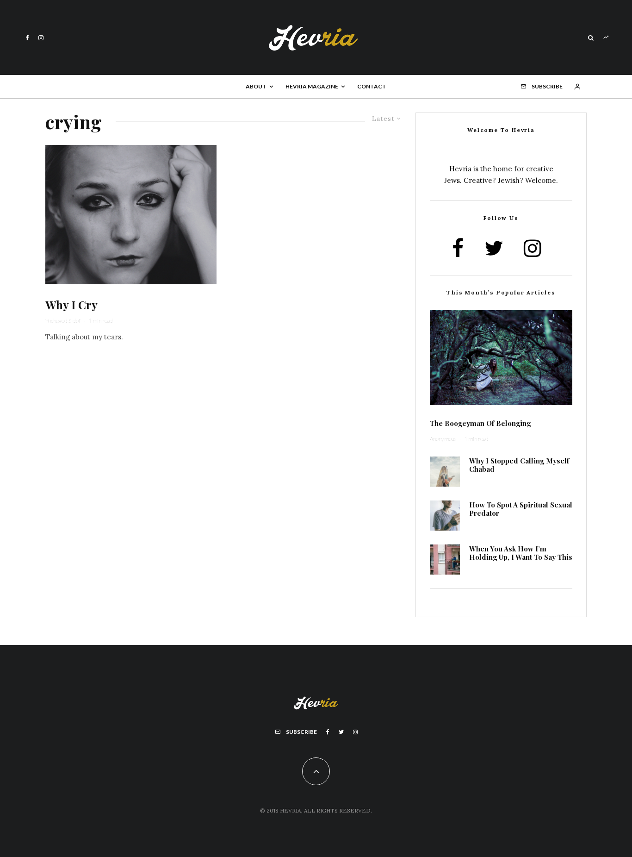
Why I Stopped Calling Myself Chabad (519, 465)
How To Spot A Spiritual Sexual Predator (520, 508)
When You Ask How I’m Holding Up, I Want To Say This (520, 552)
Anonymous (443, 438)
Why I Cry (71, 305)
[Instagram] (41, 38)
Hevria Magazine (311, 86)
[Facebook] (27, 38)
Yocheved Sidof (63, 320)
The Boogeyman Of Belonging (480, 423)
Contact (371, 86)
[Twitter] (341, 732)
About (256, 86)
